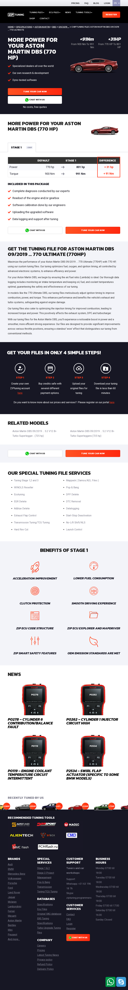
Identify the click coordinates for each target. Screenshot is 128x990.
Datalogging (72, 508)
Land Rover (14, 892)
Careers (41, 945)
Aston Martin (42, 27)
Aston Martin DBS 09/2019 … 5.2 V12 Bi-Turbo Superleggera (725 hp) (92, 433)
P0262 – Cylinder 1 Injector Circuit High (92, 721)
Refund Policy (44, 964)
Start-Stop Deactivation (78, 515)
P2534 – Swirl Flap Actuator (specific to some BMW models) (92, 774)
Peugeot (12, 934)
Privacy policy (44, 959)
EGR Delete (20, 501)
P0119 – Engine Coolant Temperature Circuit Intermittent (30, 774)
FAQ (86, 3)
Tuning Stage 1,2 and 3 (26, 480)
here (20, 393)
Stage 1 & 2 (43, 868)
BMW (11, 869)
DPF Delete (72, 494)
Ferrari (11, 911)
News (68, 12)
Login (107, 3)
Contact (44, 18)
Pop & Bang (72, 487)
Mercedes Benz (16, 873)
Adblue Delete (22, 508)
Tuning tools (83, 12)
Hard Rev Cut (21, 529)
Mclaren (12, 901)
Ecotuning (19, 494)
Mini (10, 929)
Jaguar (11, 897)
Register (111, 14)
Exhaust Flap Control (25, 515)
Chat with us (37, 99)
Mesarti (12, 915)
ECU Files (54, 12)
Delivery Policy (45, 969)
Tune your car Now (35, 91)
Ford (10, 887)
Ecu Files (42, 909)
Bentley (12, 925)
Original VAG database (49, 913)
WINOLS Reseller (23, 487)
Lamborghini (14, 906)
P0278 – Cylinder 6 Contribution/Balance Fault (30, 723)
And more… (14, 939)
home (11, 27)
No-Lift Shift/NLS (75, 522)
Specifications (24, 27)
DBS (54, 27)
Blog (96, 3)
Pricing (75, 3)
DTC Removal (73, 501)
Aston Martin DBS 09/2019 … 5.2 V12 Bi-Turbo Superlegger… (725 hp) (34, 433)
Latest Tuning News (48, 955)
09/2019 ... (64, 27)
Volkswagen (14, 878)
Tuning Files (36, 12)
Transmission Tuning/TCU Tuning (32, 522)
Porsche (12, 883)
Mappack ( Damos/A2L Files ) (82, 480)
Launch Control (74, 529)
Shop (32, 18)
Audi (10, 864)
